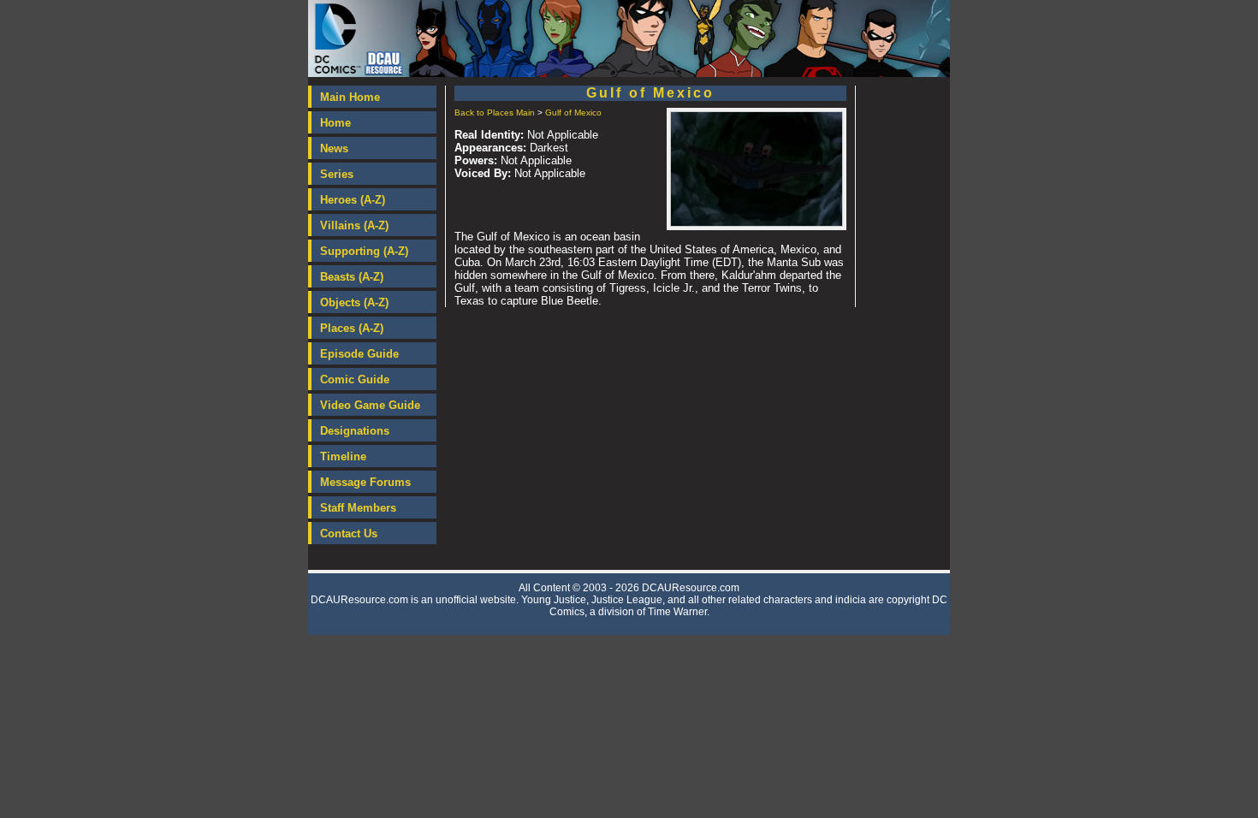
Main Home (350, 97)
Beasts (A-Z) (351, 276)
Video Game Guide (370, 405)
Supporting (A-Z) (364, 251)
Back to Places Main (494, 112)
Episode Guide (359, 353)
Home (335, 122)
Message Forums (365, 482)
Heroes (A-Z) (352, 199)
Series (336, 174)
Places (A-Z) (351, 328)
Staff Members (358, 507)
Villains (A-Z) (354, 225)
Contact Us (348, 533)
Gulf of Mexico (573, 112)
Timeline (343, 456)
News (334, 148)
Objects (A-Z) (354, 302)
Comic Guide (354, 379)
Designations (354, 430)
